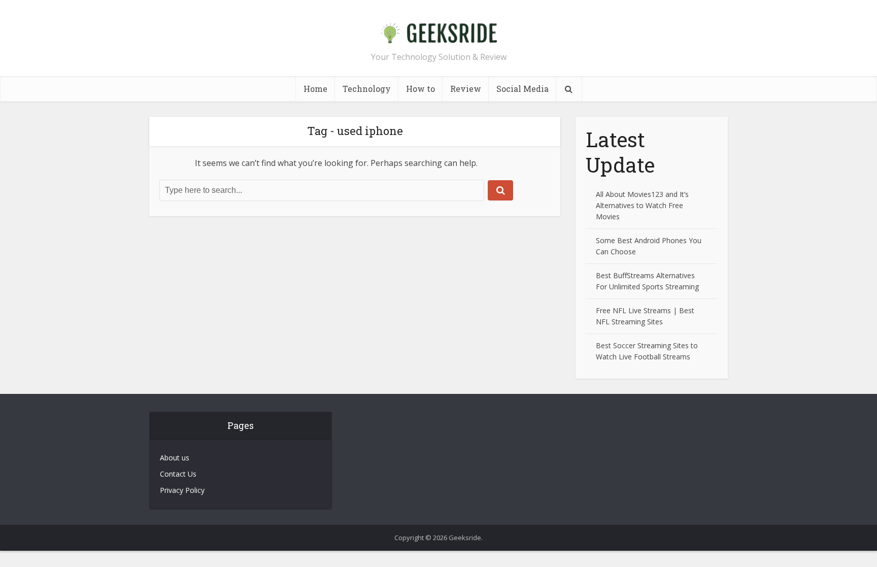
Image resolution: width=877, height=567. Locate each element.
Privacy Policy (182, 490)
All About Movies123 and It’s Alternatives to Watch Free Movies (642, 205)
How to (420, 88)
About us (174, 457)
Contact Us (178, 474)
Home (315, 88)
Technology (367, 88)
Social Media (522, 88)
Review (465, 88)
